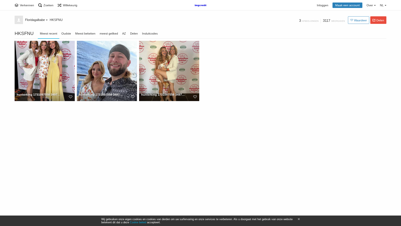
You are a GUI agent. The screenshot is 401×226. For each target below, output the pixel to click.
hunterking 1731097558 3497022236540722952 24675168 (39, 94)
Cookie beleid (138, 222)
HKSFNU (56, 20)
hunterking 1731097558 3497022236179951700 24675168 (163, 94)
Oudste (66, 33)
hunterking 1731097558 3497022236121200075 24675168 (101, 94)
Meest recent (48, 33)
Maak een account (347, 5)
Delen (134, 33)
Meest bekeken (85, 33)
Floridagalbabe (35, 20)
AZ (124, 33)
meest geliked (109, 33)
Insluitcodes (150, 33)
